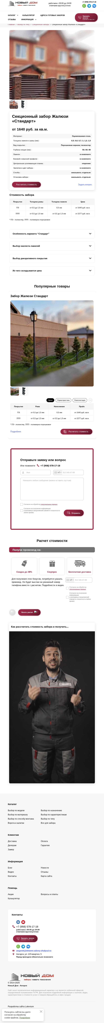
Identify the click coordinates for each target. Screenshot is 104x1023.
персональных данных (49, 504)
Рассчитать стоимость (26, 185)
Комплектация (79, 400)
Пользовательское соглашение (22, 1013)
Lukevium (29, 1006)
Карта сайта (46, 876)
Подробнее (24, 1018)
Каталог (11, 15)
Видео (11, 872)
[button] (10, 286)
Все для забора (48, 823)
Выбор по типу (23, 24)
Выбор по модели (16, 810)
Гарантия (45, 845)
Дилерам (12, 845)
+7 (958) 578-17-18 (89, 2)
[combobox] (57, 472)
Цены (50, 400)
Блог (10, 868)
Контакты (12, 876)
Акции (11, 894)
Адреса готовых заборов (52, 15)
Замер (11, 849)
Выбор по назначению (51, 810)
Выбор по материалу (18, 815)
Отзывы (12, 19)
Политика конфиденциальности (23, 1010)
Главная (11, 24)
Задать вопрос (85, 185)
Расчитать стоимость (78, 431)
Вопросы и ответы (49, 894)
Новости (45, 868)
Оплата (44, 841)
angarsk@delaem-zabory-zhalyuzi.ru (33, 951)
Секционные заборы (40, 24)
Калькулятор (28, 15)
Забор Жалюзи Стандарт (29, 296)
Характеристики (63, 400)
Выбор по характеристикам (54, 815)
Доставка (12, 841)
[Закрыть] (41, 1011)
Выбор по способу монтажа (21, 819)
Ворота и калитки (16, 823)
